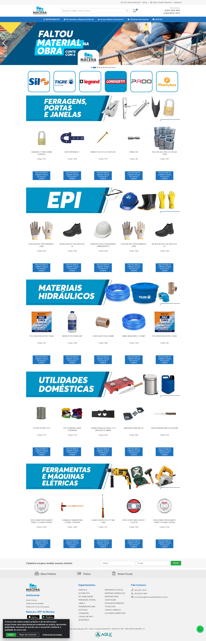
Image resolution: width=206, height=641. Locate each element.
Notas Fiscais (125, 574)
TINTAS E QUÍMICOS (113, 610)
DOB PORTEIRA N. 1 (72, 152)
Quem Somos (31, 600)
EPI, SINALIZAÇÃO (86, 597)
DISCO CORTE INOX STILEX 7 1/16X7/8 (133, 521)
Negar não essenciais (28, 635)
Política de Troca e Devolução (37, 607)
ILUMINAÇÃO (84, 613)
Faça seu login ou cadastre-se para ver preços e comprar (41, 175)
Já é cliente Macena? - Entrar (135, 2)
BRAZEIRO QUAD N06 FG (134, 428)
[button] (91, 67)
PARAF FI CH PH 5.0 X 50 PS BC (103, 152)
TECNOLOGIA (110, 607)
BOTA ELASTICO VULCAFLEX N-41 (72, 245)
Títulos (86, 574)
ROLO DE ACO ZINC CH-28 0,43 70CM (164, 153)
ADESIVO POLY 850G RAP (72, 336)
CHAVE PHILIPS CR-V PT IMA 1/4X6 (103, 521)
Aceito (10, 635)
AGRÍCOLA (83, 590)
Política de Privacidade (35, 603)
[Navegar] (4, 43)
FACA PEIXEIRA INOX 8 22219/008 (164, 428)
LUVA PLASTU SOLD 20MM (103, 336)
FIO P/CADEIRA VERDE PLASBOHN (72, 429)
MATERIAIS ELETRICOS (114, 590)
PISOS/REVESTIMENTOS (114, 603)
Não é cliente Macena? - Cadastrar (167, 2)
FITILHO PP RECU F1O (41, 428)
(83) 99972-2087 (140, 594)
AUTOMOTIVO (84, 593)
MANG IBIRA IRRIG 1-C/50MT (133, 336)
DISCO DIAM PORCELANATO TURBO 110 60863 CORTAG (41, 521)
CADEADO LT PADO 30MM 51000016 (41, 153)
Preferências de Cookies (52, 635)
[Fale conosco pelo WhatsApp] (200, 629)
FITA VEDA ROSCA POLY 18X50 (41, 336)
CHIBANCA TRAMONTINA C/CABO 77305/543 (72, 521)
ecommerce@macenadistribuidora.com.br (150, 597)
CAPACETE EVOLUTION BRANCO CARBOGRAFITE (103, 245)
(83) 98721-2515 (172, 13)
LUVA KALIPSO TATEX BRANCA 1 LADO (41, 245)
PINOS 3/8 (134, 152)
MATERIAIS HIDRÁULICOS (115, 593)
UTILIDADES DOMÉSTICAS (115, 613)
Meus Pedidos (48, 574)
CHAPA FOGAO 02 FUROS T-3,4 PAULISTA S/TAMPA (103, 429)
